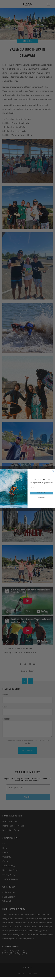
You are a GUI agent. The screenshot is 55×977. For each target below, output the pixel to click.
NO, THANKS (41, 497)
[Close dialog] (53, 471)
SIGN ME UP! (41, 493)
